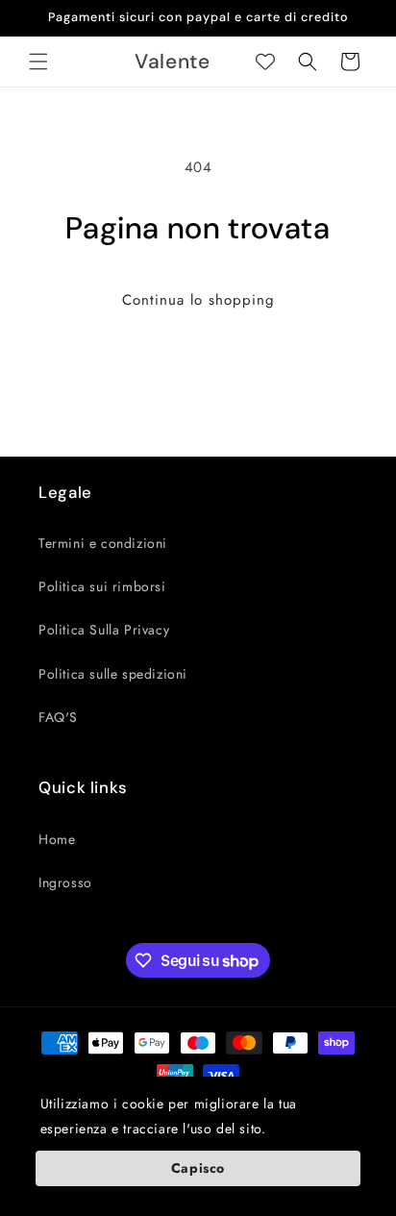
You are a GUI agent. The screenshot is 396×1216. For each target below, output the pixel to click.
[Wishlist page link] (265, 61)
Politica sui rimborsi (102, 586)
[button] (38, 61)
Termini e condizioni (102, 543)
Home (56, 839)
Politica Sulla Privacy (103, 629)
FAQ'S (58, 717)
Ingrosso (65, 882)
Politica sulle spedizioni (112, 673)
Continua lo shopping (198, 299)
